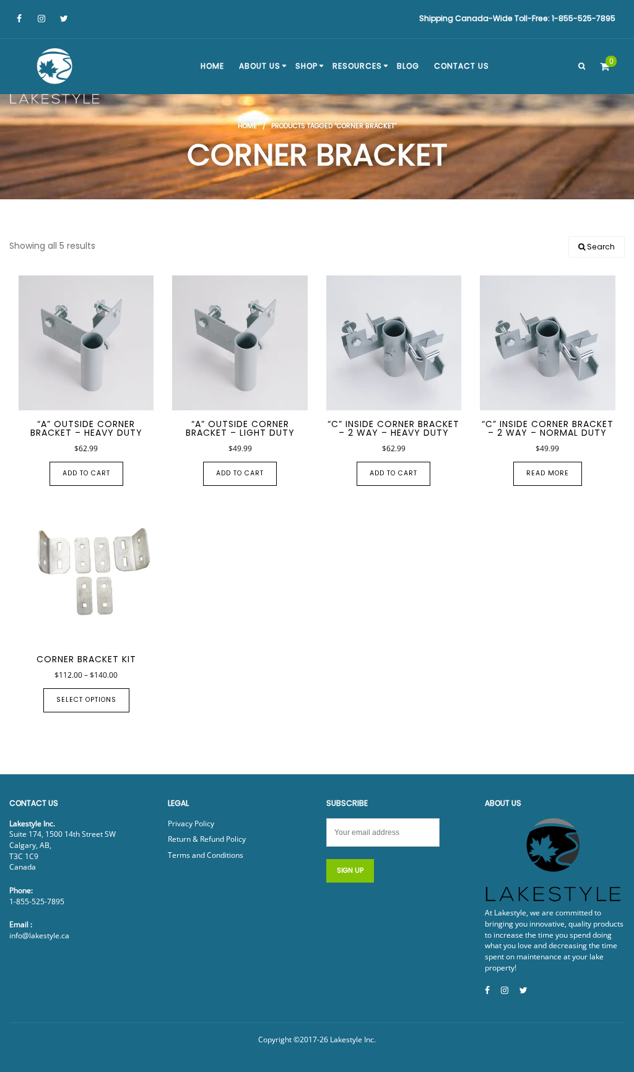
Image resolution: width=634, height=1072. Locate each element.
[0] (604, 66)
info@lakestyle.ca (39, 935)
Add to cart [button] (86, 473)
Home (247, 126)
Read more (547, 473)
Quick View (68, 396)
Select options (86, 699)
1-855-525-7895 (36, 901)
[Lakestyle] (55, 78)
